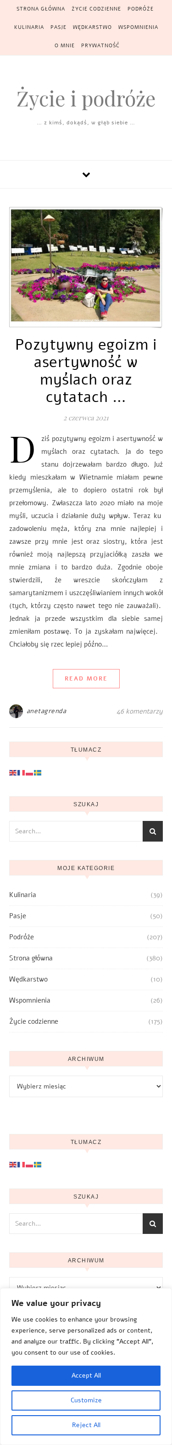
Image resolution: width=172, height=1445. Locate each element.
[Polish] (30, 771)
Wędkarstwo (92, 27)
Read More (86, 679)
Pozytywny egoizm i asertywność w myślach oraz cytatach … (86, 371)
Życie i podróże (86, 98)
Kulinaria (29, 27)
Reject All (86, 1425)
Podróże (141, 9)
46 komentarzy (140, 711)
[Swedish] (38, 771)
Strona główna (41, 9)
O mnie (65, 45)
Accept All (86, 1375)
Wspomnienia (138, 27)
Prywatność (100, 45)
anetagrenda (47, 711)
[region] (86, 1366)
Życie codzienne (96, 9)
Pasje (58, 27)
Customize (86, 1400)
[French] (21, 771)
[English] (13, 771)
